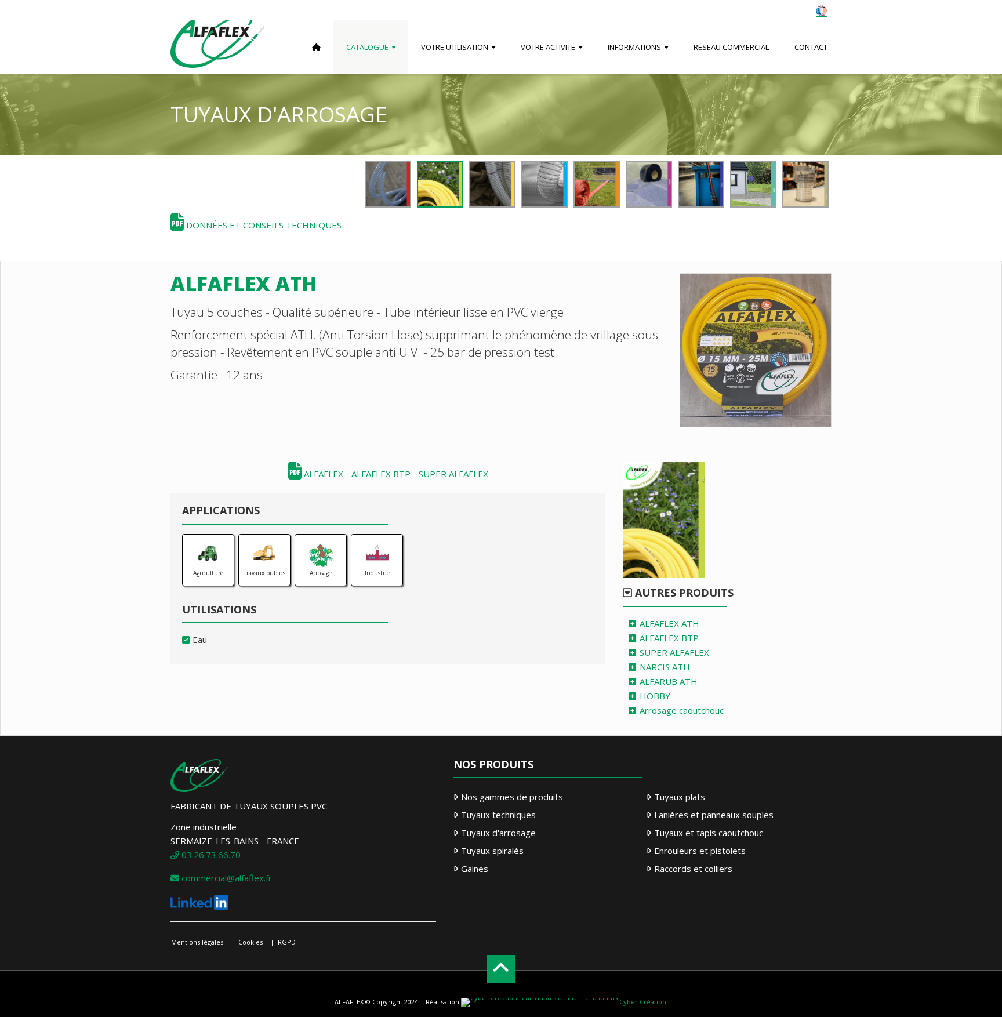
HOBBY (655, 696)
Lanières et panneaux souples (714, 814)
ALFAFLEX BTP (669, 638)
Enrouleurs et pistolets (700, 850)
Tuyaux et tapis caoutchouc (708, 832)
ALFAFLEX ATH (669, 623)
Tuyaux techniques (498, 814)
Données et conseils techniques (263, 225)
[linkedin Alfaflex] (199, 901)
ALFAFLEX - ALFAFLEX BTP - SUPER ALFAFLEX (395, 474)
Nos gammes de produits (512, 796)
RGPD (287, 942)
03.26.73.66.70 (210, 854)
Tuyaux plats (679, 796)
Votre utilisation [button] (454, 47)
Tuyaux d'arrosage (498, 832)
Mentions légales (197, 942)
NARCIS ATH (665, 667)
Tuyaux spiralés (492, 850)
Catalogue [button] (367, 47)
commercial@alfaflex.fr (225, 878)
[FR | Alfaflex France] (821, 10)
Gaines (474, 868)
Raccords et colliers (693, 868)
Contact (810, 47)
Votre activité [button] (548, 47)
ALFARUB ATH (669, 681)
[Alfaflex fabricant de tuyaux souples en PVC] (217, 47)
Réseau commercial (731, 47)
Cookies (250, 942)
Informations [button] (634, 47)
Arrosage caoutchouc (682, 710)
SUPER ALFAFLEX (674, 652)
